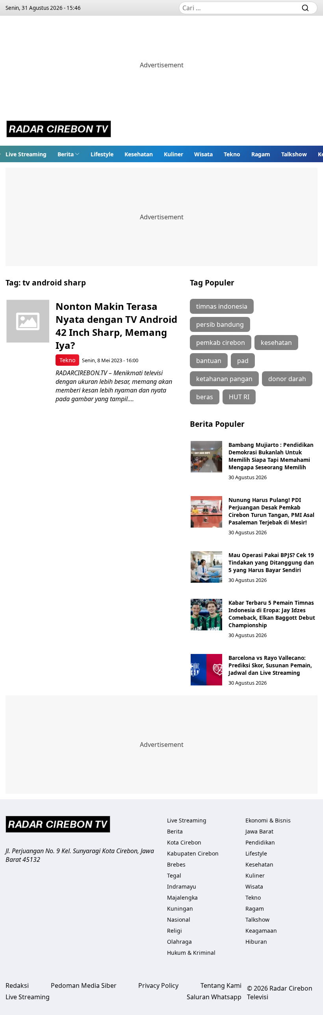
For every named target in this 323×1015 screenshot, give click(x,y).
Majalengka (182, 897)
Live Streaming (26, 154)
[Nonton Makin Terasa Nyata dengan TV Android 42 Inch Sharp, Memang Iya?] (27, 321)
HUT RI (239, 397)
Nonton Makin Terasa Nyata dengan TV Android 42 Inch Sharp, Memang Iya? (116, 326)
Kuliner (173, 154)
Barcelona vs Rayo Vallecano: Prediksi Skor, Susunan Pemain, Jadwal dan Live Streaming (270, 665)
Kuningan (180, 908)
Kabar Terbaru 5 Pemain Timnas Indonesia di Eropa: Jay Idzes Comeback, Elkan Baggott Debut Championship (271, 614)
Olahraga (179, 941)
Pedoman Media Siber (84, 985)
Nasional (178, 919)
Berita (66, 154)
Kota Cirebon (184, 842)
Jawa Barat (259, 831)
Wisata (203, 154)
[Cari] (305, 8)
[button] (69, 154)
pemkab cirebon (220, 342)
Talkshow (294, 154)
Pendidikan (260, 842)
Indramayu (181, 886)
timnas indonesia (221, 306)
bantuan (208, 360)
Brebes (176, 864)
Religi (174, 930)
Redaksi (17, 985)
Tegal (174, 875)
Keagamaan (261, 930)
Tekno (232, 154)
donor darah (287, 378)
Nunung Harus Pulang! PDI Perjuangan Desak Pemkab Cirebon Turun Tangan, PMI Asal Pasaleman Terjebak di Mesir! (271, 511)
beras (204, 397)
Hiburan (256, 941)
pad (243, 360)
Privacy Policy (158, 985)
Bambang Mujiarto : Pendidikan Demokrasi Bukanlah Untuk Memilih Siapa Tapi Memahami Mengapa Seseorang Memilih (271, 456)
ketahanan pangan (224, 378)
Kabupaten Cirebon (193, 853)
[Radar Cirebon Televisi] (58, 129)
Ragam (260, 154)
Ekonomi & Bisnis (268, 820)
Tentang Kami (220, 985)
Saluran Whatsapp (214, 997)
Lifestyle (102, 154)
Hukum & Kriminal (191, 952)
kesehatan (276, 342)
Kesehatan (138, 154)
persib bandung (220, 324)
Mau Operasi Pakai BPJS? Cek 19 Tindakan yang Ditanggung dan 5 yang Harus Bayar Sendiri (271, 562)
